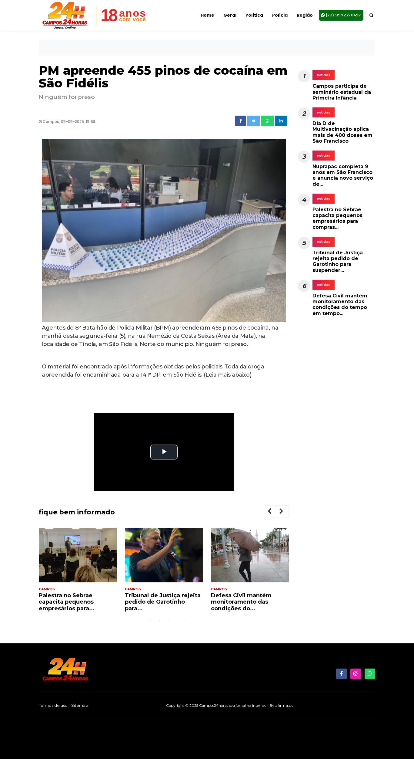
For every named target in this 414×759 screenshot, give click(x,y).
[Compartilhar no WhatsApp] (267, 121)
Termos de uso (53, 705)
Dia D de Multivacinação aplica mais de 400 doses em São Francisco (342, 132)
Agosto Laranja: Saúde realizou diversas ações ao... (276, 602)
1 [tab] (123, 621)
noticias (323, 75)
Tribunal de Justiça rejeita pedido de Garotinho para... (108, 602)
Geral (229, 15)
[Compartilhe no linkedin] (281, 121)
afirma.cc (284, 705)
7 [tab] (178, 621)
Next (286, 512)
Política (254, 15)
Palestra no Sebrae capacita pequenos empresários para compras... (337, 218)
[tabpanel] (109, 572)
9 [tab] (196, 621)
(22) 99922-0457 (343, 14)
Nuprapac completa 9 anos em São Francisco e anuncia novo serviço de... (342, 175)
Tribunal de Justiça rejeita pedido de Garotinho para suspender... (337, 261)
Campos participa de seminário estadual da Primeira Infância (341, 91)
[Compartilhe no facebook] (240, 121)
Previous (274, 512)
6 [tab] (168, 621)
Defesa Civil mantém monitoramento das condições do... (186, 602)
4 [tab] (150, 621)
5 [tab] (159, 621)
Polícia (280, 15)
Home (207, 15)
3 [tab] (141, 621)
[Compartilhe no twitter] (253, 121)
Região (305, 15)
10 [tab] (205, 621)
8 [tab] (187, 621)
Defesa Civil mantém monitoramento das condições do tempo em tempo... (339, 304)
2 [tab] (132, 621)
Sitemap (79, 705)
